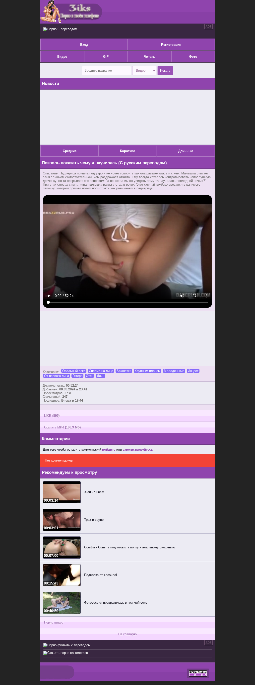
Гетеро (77, 376)
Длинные (185, 151)
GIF (106, 56)
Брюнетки (124, 371)
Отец (89, 376)
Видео (62, 56)
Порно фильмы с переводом (68, 645)
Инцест (193, 371)
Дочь (100, 376)
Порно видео (53, 622)
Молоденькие (174, 371)
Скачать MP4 (62, 427)
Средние (69, 151)
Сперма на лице (101, 371)
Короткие (127, 151)
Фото (193, 56)
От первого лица (56, 376)
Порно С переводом (62, 29)
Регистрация (171, 45)
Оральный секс (73, 371)
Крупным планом (147, 371)
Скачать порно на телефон (67, 653)
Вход (84, 45)
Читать (149, 56)
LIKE (52, 416)
